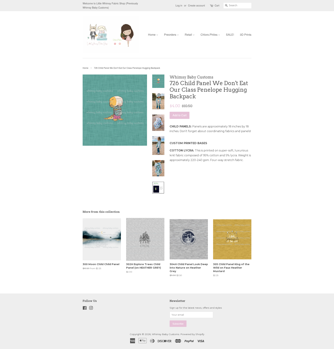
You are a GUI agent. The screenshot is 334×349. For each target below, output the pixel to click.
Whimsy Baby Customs (165, 334)
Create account (196, 5)
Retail (189, 35)
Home (152, 35)
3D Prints (245, 35)
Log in (179, 5)
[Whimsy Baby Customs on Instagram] (91, 308)
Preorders (170, 35)
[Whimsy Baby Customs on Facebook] (85, 308)
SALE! (230, 35)
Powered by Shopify (192, 334)
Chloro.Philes (209, 35)
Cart (217, 5)
